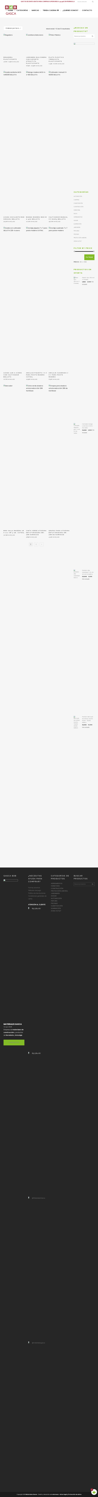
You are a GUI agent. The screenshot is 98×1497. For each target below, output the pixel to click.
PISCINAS (76, 234)
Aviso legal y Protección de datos (70, 1494)
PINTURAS (76, 231)
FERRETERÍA (77, 210)
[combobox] (13, 28)
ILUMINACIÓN (77, 224)
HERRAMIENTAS (78, 217)
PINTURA (54, 901)
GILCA (75, 213)
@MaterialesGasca (38, 1198)
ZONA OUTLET (78, 241)
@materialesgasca (38, 1343)
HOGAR (76, 220)
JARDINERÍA (77, 227)
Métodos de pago (34, 890)
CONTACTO (14, 1042)
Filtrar (89, 257)
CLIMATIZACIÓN (78, 203)
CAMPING (76, 200)
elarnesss (55, 1494)
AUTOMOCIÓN (78, 196)
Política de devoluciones (36, 893)
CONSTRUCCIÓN (78, 207)
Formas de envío (34, 888)
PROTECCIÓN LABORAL (80, 238)
